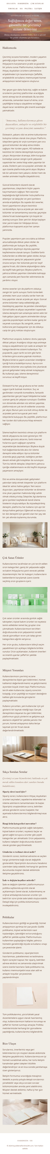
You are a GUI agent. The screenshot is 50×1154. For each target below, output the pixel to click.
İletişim (38, 8)
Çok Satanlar (37, 3)
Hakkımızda (23, 3)
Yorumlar (13, 8)
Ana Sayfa (11, 3)
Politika (28, 8)
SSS (21, 8)
